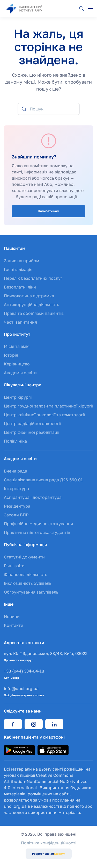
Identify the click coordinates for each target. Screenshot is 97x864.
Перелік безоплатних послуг (33, 278)
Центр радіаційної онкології (32, 423)
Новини (12, 616)
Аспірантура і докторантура (33, 497)
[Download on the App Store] (53, 749)
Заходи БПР (16, 514)
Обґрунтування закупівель (31, 592)
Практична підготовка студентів (37, 532)
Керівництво (17, 363)
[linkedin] (54, 724)
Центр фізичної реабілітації (31, 432)
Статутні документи (24, 556)
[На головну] (30, 8)
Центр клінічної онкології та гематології (44, 414)
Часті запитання (20, 322)
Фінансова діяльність (25, 574)
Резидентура (17, 506)
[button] (81, 8)
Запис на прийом (21, 260)
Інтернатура (16, 488)
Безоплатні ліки (20, 287)
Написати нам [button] (48, 211)
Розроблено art (48, 853)
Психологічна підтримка (29, 295)
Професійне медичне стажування (38, 523)
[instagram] (34, 724)
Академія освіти (20, 372)
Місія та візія (16, 346)
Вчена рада (15, 471)
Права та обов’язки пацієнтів (34, 313)
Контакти (13, 625)
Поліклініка (15, 441)
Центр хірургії (18, 397)
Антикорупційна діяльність (31, 304)
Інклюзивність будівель (27, 583)
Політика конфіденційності (48, 842)
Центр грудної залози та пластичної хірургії (48, 406)
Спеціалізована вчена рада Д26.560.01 (43, 479)
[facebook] (13, 724)
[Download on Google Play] (19, 749)
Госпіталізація (18, 269)
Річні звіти (14, 565)
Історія (11, 355)
